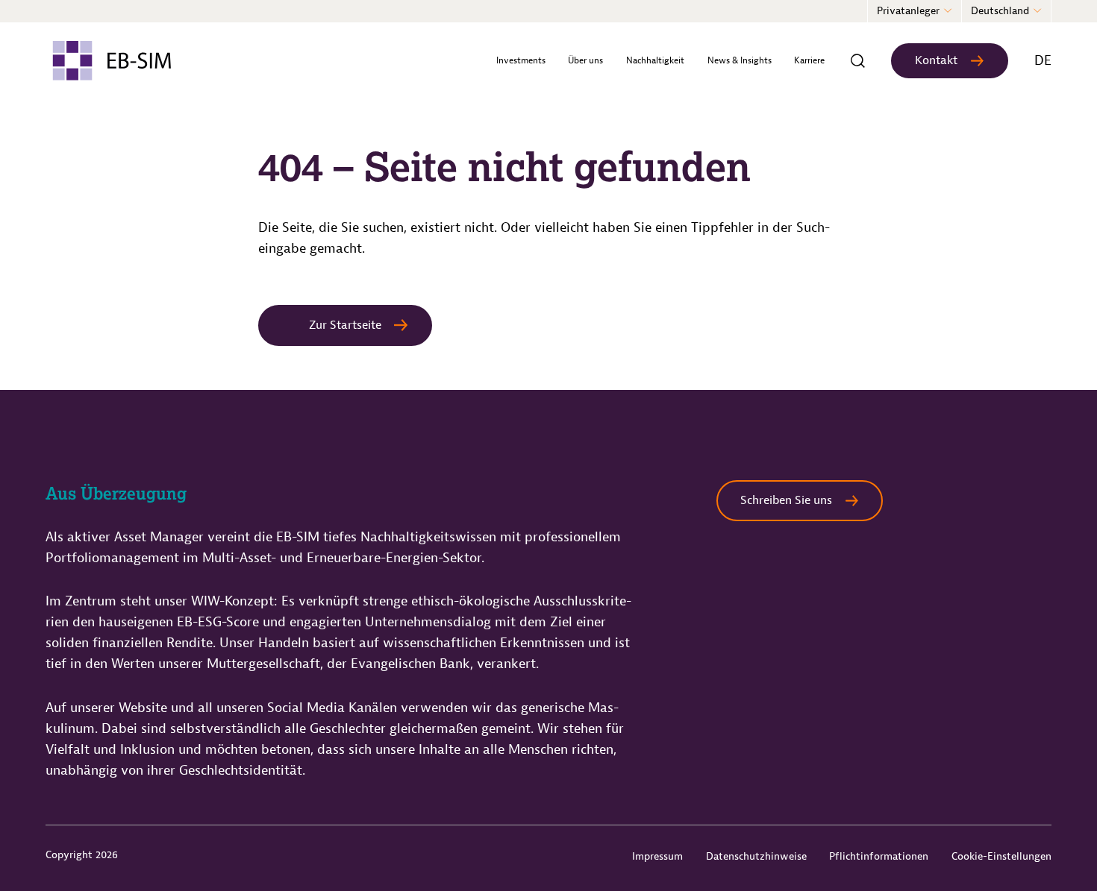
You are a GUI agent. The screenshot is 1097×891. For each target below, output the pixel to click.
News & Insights (739, 60)
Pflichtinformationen (878, 856)
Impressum (657, 856)
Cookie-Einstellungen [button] (1001, 856)
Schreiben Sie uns (786, 500)
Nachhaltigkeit (655, 60)
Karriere (809, 60)
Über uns (585, 60)
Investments (521, 60)
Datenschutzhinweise (756, 856)
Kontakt (936, 60)
